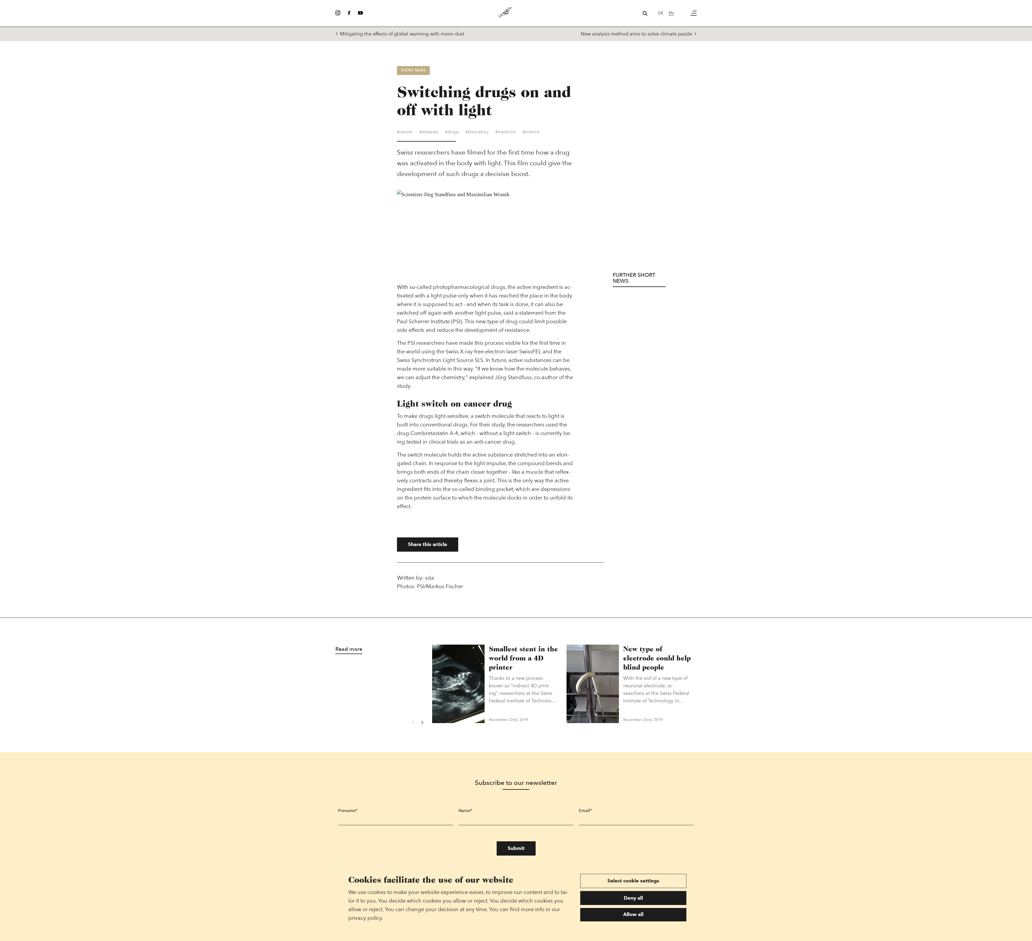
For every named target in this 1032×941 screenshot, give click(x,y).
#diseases (428, 131)
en (671, 13)
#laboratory (477, 131)
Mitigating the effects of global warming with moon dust (402, 34)
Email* (585, 810)
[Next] (422, 722)
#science (530, 131)
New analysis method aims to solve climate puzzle (636, 34)
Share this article (427, 544)
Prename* (347, 810)
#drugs (452, 131)
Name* (465, 810)
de (660, 13)
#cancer (405, 131)
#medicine (505, 131)
